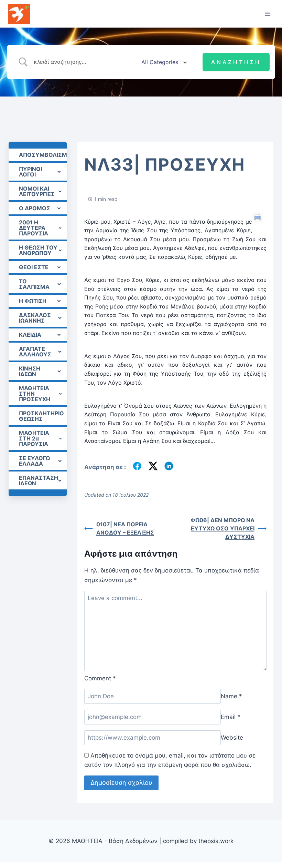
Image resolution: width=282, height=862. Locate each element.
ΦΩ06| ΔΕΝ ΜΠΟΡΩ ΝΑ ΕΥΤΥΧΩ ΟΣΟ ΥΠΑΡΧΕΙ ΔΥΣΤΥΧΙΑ (222, 528)
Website (232, 737)
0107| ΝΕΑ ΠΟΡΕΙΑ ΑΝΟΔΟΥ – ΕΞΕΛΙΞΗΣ (125, 528)
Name (231, 696)
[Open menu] (267, 13)
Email (230, 716)
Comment (100, 678)
